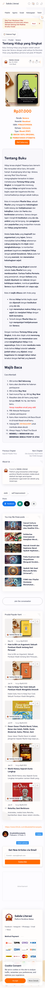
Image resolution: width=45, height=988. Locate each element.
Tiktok (8, 930)
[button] (41, 3)
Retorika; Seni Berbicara (18, 808)
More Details (33, 981)
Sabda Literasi (12, 3)
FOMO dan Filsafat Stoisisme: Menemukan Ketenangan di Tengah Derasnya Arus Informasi (31, 582)
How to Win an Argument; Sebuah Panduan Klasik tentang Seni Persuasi (22, 647)
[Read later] (33, 62)
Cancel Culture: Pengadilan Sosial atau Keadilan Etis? (31, 525)
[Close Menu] (39, 23)
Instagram (17, 927)
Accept (15, 981)
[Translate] (33, 3)
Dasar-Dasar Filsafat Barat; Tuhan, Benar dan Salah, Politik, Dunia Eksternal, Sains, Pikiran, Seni (23, 729)
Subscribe (22, 862)
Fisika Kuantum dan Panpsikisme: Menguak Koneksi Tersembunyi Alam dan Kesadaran (31, 559)
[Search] (29, 3)
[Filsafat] (7, 13)
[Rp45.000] (23, 683)
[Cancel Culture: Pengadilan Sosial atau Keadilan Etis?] (13, 525)
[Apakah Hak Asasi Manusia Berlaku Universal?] (13, 570)
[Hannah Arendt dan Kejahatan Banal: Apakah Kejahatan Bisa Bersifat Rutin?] (13, 548)
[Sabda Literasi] (14, 60)
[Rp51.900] (23, 765)
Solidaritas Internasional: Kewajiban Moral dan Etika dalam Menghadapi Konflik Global (31, 537)
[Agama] (14, 13)
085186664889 (25, 424)
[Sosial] (22, 13)
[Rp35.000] (23, 805)
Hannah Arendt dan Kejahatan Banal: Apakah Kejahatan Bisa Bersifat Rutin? (31, 548)
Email (33, 927)
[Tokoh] (39, 13)
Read (34, 23)
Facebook (8, 927)
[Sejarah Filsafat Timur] (11, 453)
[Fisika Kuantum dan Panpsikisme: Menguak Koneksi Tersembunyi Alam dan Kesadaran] (13, 559)
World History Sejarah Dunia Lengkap (20, 770)
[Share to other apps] (34, 503)
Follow (38, 834)
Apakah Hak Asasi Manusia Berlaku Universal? (30, 570)
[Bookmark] (37, 3)
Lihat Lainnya (22, 843)
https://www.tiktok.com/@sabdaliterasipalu (23, 827)
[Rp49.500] (24, 641)
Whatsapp (26, 927)
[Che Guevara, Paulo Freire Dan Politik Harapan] (33, 453)
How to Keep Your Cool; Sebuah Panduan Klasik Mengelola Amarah (23, 688)
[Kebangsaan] (30, 13)
